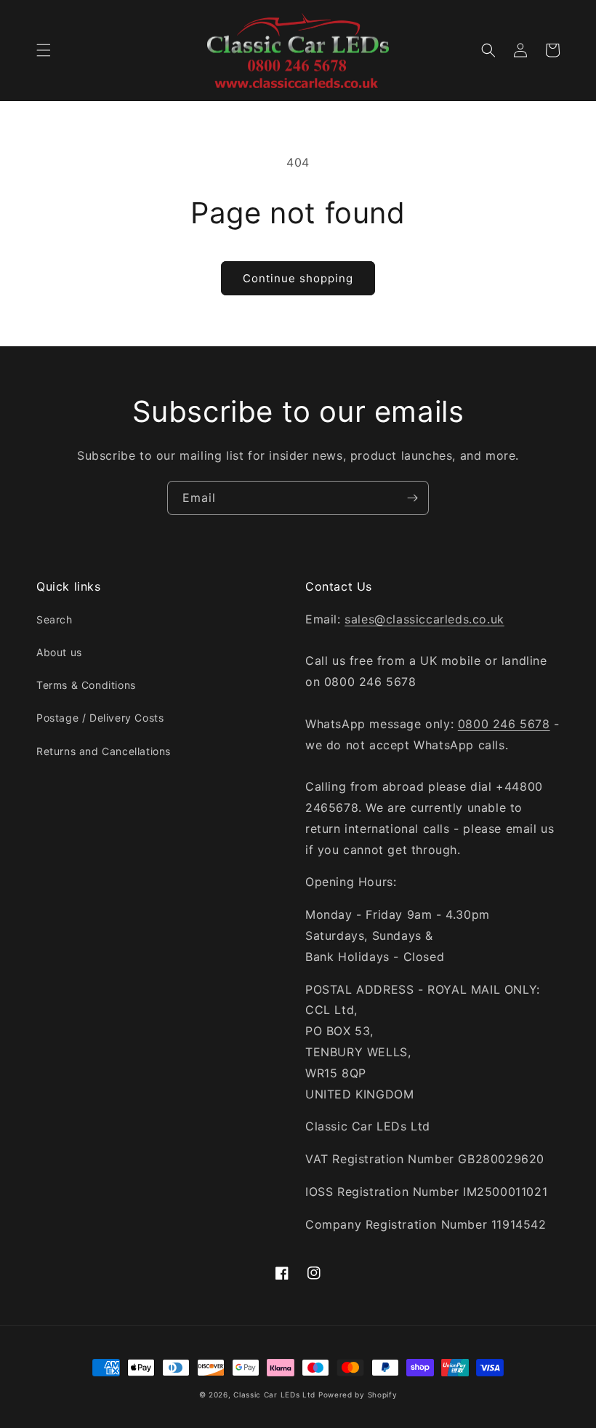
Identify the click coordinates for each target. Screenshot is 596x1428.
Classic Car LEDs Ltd (274, 1394)
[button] (44, 50)
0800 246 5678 (504, 724)
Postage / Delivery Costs (100, 717)
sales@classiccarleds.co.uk (424, 619)
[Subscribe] (412, 498)
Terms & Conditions (86, 685)
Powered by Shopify (358, 1394)
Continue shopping (298, 278)
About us (59, 652)
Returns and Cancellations (103, 751)
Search (54, 619)
